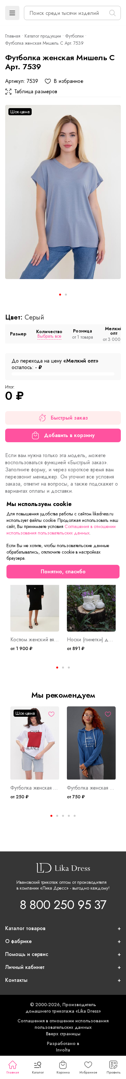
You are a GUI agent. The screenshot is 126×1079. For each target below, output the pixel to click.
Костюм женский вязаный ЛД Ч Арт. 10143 (34, 639)
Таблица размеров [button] (35, 91)
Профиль (114, 1072)
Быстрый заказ (69, 417)
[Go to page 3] (69, 667)
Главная (12, 1072)
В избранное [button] (68, 81)
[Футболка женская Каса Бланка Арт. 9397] (34, 743)
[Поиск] (112, 13)
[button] (12, 13)
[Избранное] (51, 714)
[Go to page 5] (74, 816)
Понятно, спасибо (63, 571)
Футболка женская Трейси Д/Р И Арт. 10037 (91, 788)
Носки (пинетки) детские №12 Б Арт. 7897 (91, 639)
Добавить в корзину (69, 435)
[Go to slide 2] (66, 294)
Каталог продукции (43, 36)
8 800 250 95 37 (63, 905)
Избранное (88, 1072)
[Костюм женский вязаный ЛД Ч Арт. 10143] (34, 595)
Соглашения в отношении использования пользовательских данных (63, 1023)
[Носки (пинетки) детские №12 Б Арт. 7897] (91, 595)
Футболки (74, 36)
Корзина (63, 1072)
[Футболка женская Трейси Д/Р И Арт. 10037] (91, 743)
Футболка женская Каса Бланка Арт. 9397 (34, 788)
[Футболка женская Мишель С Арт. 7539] (63, 192)
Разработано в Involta (63, 1046)
